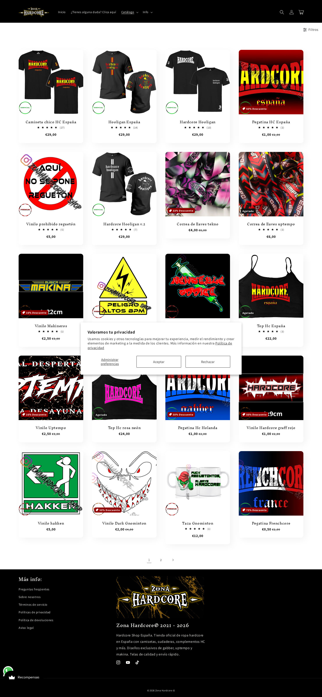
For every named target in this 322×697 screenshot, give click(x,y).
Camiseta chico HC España (51, 122)
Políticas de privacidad (35, 612)
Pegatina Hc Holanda (198, 428)
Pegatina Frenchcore (271, 523)
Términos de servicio (33, 605)
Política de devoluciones (36, 620)
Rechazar (207, 362)
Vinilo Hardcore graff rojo (271, 428)
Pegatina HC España (271, 122)
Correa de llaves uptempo (271, 224)
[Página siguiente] (173, 560)
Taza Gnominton (197, 523)
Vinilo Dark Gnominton (124, 523)
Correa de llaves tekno (198, 224)
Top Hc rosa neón (124, 428)
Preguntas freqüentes (34, 589)
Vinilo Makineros (51, 326)
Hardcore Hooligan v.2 (124, 224)
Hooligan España (124, 122)
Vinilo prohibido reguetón (51, 224)
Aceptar (158, 362)
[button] (129, 12)
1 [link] (149, 560)
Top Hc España (271, 326)
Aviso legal (26, 628)
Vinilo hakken (51, 523)
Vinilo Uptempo (51, 428)
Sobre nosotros (30, 597)
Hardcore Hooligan (198, 122)
